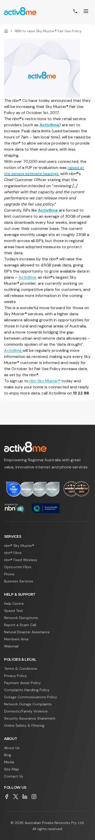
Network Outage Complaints (28, 704)
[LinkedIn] (24, 796)
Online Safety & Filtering (24, 725)
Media (9, 762)
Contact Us (13, 776)
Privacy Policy (15, 675)
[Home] (6, 31)
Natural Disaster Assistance (27, 632)
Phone (9, 574)
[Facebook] (6, 796)
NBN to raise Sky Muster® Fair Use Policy (48, 31)
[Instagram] (33, 796)
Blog (7, 755)
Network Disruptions (21, 617)
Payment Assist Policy (22, 682)
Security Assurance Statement (29, 718)
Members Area (16, 639)
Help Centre (14, 603)
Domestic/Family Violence (26, 711)
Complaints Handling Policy (26, 690)
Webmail (11, 646)
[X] (15, 796)
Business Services (18, 581)
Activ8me (49, 125)
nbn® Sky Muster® (19, 545)
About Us (12, 748)
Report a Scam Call (20, 625)
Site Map (11, 769)
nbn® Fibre (13, 552)
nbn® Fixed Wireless (20, 560)
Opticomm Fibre (17, 567)
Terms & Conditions (20, 668)
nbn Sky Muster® (44, 381)
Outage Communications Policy (30, 697)
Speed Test (13, 610)
